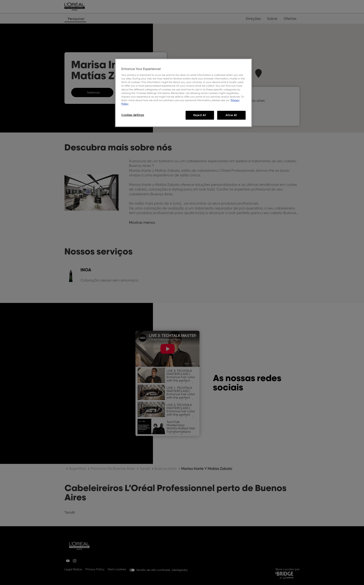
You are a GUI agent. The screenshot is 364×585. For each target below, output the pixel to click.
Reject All (199, 115)
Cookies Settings (132, 114)
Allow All (231, 115)
